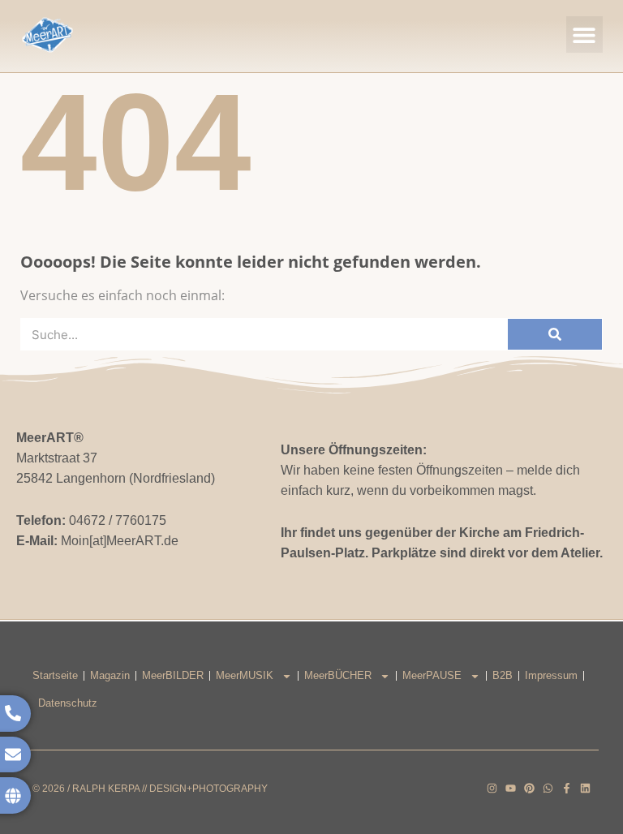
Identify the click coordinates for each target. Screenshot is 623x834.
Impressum (551, 675)
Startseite (55, 675)
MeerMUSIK (244, 675)
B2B (502, 675)
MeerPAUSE (432, 675)
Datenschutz (67, 703)
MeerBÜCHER (338, 675)
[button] (584, 34)
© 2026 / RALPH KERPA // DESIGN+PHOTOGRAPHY (150, 788)
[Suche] (555, 334)
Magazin (110, 675)
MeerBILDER (173, 675)
